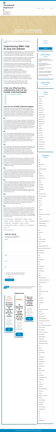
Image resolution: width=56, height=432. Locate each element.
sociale (40, 372)
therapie (40, 393)
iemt (39, 273)
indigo (40, 275)
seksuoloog (41, 363)
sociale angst (41, 375)
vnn (39, 411)
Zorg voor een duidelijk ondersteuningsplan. (13, 94)
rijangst (40, 347)
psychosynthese (42, 327)
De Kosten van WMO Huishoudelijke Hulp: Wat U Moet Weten (45, 75)
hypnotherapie (41, 270)
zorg (8, 227)
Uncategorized (10, 229)
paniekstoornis (41, 313)
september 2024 (42, 148)
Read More (9, 329)
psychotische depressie (43, 332)
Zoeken (45, 40)
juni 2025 (40, 128)
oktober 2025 (41, 119)
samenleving (15, 225)
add (39, 162)
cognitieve (41, 218)
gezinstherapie (41, 252)
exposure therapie (42, 241)
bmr (39, 191)
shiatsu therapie (42, 370)
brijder (40, 200)
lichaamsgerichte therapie (43, 291)
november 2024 (42, 144)
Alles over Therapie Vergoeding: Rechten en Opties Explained (29, 301)
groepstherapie (41, 259)
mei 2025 (40, 130)
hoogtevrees (41, 268)
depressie (40, 232)
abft (39, 159)
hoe (39, 264)
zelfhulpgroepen (42, 420)
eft (39, 234)
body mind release (42, 193)
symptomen (41, 384)
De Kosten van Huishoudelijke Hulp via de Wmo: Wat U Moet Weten (45, 72)
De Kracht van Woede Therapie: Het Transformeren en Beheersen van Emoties (9, 309)
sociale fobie (41, 379)
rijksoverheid (41, 350)
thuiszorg (40, 397)
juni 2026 (40, 101)
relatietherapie (41, 338)
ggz (39, 255)
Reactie (6, 239)
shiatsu (40, 368)
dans (39, 230)
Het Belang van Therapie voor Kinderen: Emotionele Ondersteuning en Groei (45, 60)
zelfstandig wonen (31, 225)
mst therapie (41, 302)
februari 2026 (41, 110)
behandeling (41, 187)
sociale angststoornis (43, 377)
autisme (40, 182)
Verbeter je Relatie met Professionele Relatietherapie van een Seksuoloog (45, 64)
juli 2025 (40, 126)
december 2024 (42, 141)
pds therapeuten (42, 316)
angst (40, 171)
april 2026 (40, 105)
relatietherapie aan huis (43, 341)
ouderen (40, 311)
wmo (26, 225)
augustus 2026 (41, 96)
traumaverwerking (42, 400)
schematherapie (42, 361)
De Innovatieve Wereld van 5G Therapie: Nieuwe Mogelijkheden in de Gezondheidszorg (19, 312)
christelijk (40, 209)
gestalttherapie (41, 250)
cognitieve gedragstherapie (44, 221)
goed (40, 257)
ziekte (5, 227)
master (40, 293)
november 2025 (42, 116)
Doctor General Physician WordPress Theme (24, 430)
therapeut (40, 386)
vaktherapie (41, 404)
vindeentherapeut (42, 409)
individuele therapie (42, 277)
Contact (42, 8)
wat (39, 413)
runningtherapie (41, 357)
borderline (40, 198)
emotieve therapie (42, 239)
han (39, 261)
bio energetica (41, 189)
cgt (39, 207)
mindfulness (41, 298)
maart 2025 (41, 135)
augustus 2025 (41, 123)
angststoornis (41, 175)
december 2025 (42, 114)
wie (39, 415)
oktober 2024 (41, 146)
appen (40, 180)
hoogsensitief (41, 266)
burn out (40, 202)
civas (40, 212)
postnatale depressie (43, 318)
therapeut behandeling (43, 388)
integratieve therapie (42, 282)
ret (39, 345)
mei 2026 (40, 103)
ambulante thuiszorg (42, 168)
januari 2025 (41, 139)
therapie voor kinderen (43, 395)
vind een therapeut (42, 406)
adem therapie (41, 164)
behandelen (41, 184)
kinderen (40, 286)
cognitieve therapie (42, 223)
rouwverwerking (42, 352)
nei (39, 304)
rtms (39, 354)
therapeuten (41, 390)
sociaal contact (21, 225)
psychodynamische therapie (44, 320)
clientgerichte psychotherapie (44, 214)
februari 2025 (41, 137)
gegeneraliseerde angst (43, 246)
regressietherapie (42, 336)
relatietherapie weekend (43, 343)
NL (5, 95)
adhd (40, 166)
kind (39, 284)
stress (40, 381)
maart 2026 (41, 107)
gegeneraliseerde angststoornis (45, 248)
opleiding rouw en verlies (43, 309)
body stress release (42, 196)
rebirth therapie (41, 334)
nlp (39, 307)
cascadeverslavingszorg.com (8, 7)
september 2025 (42, 121)
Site (5, 266)
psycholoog (41, 323)
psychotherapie (42, 329)
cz (39, 227)
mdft (39, 295)
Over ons (38, 8)
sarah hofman (41, 359)
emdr (40, 236)
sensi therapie (41, 366)
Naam (6, 255)
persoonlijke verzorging (8, 225)
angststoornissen (42, 178)
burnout (40, 205)
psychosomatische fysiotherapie (45, 325)
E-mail (6, 261)
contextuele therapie (42, 225)
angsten (40, 173)
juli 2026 (40, 98)
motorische (41, 300)
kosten (40, 289)
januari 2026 (41, 112)
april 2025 (40, 132)
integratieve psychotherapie (44, 279)
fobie (40, 243)
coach (40, 216)
